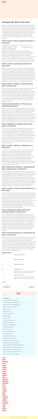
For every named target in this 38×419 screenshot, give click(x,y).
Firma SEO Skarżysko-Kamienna (9, 320)
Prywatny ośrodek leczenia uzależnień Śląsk (11, 353)
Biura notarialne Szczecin (7, 329)
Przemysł (4, 389)
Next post (31, 287)
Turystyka (4, 400)
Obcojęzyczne (5, 383)
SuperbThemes (24, 417)
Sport (4, 394)
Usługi (4, 406)
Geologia (4, 369)
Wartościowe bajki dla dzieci (8, 313)
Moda (4, 377)
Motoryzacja (5, 379)
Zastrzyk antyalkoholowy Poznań (9, 331)
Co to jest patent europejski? (8, 322)
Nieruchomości (5, 381)
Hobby (4, 371)
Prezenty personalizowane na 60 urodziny (10, 340)
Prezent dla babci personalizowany (9, 335)
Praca (4, 385)
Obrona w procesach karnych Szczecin (10, 306)
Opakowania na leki (6, 309)
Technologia (5, 396)
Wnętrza (4, 408)
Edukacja (4, 367)
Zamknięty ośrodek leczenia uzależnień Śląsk (11, 342)
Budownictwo (5, 361)
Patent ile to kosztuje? (7, 315)
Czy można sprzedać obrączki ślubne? (10, 324)
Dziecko (4, 365)
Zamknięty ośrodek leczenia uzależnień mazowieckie (12, 347)
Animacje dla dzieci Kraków (19, 264)
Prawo (4, 387)
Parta (4, 2)
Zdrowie (4, 410)
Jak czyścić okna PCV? (7, 318)
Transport (4, 398)
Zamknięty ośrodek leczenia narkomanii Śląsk (11, 302)
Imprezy (4, 281)
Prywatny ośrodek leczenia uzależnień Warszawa (12, 351)
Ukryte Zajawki (5, 402)
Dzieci (4, 363)
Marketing (4, 375)
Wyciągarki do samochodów (8, 326)
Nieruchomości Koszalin (7, 333)
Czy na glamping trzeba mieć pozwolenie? (10, 300)
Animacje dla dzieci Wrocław (19, 254)
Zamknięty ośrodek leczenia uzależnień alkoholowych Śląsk (14, 344)
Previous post (6, 287)
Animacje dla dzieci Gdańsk (19, 259)
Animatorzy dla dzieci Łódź (19, 274)
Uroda (4, 404)
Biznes (4, 359)
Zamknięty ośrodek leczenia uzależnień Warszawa (12, 349)
